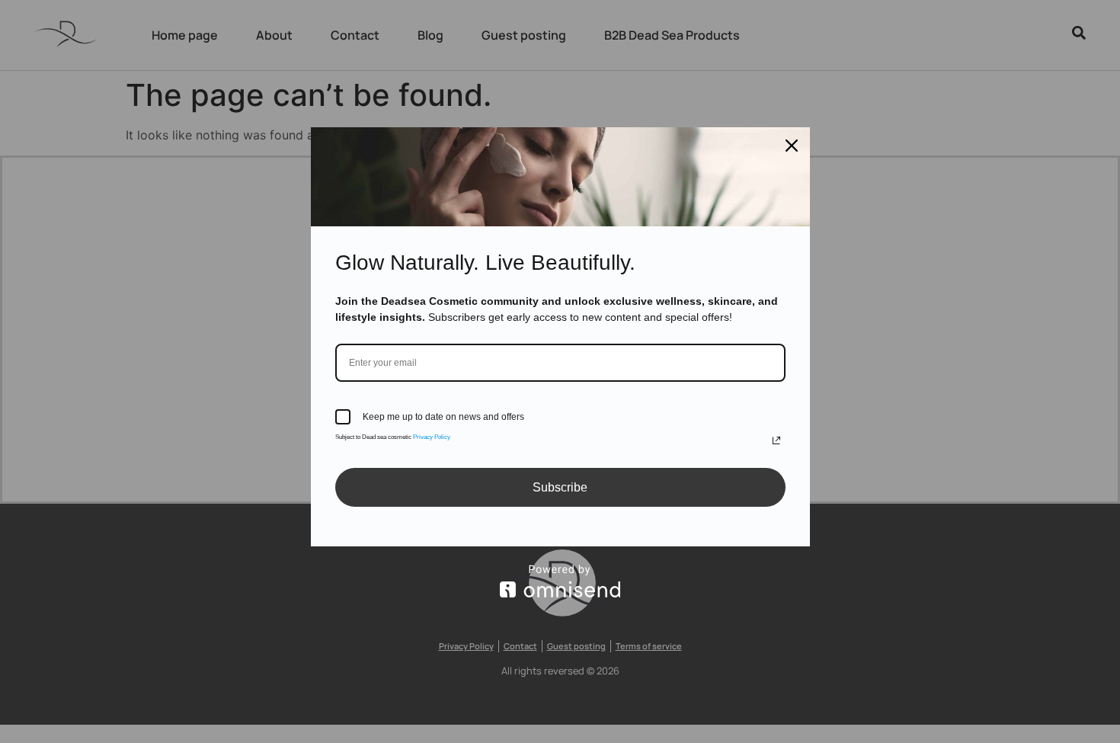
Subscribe (560, 487)
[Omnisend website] (560, 581)
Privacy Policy (431, 437)
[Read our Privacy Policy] (776, 440)
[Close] (791, 145)
